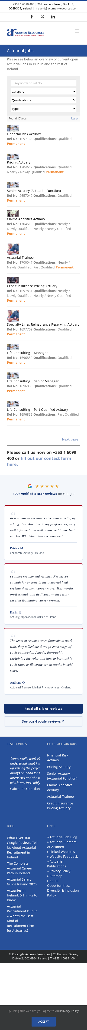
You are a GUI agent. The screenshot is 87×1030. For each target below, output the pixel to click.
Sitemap (56, 876)
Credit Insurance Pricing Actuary (60, 805)
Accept (43, 1021)
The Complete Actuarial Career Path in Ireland (19, 868)
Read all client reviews (43, 709)
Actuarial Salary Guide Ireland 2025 (22, 881)
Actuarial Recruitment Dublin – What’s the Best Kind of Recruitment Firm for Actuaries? (22, 918)
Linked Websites (62, 851)
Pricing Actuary (59, 767)
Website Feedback (64, 856)
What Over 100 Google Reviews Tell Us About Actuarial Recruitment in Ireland (22, 847)
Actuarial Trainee (60, 796)
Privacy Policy (60, 871)
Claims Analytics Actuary (59, 787)
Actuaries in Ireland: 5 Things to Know (22, 895)
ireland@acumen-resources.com (57, 8)
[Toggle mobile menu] (77, 31)
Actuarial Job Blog (63, 837)
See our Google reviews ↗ (43, 721)
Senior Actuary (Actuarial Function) (62, 775)
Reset (74, 118)
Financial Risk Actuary (57, 757)
